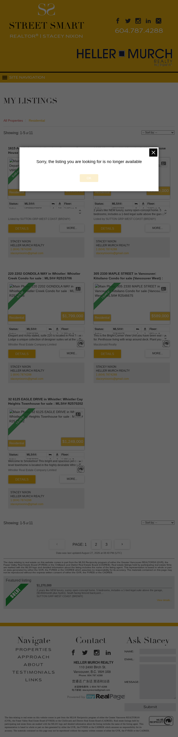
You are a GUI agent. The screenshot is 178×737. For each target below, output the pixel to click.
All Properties (13, 120)
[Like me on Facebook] (118, 22)
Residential (37, 120)
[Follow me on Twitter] (128, 22)
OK (89, 178)
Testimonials (33, 673)
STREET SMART (46, 29)
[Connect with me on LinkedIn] (148, 22)
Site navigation (27, 78)
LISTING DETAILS (21, 228)
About (34, 665)
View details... (164, 600)
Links (33, 680)
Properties (34, 650)
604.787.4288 (139, 31)
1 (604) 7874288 (21, 249)
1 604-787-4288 (98, 686)
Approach (34, 657)
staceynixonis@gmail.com (26, 253)
